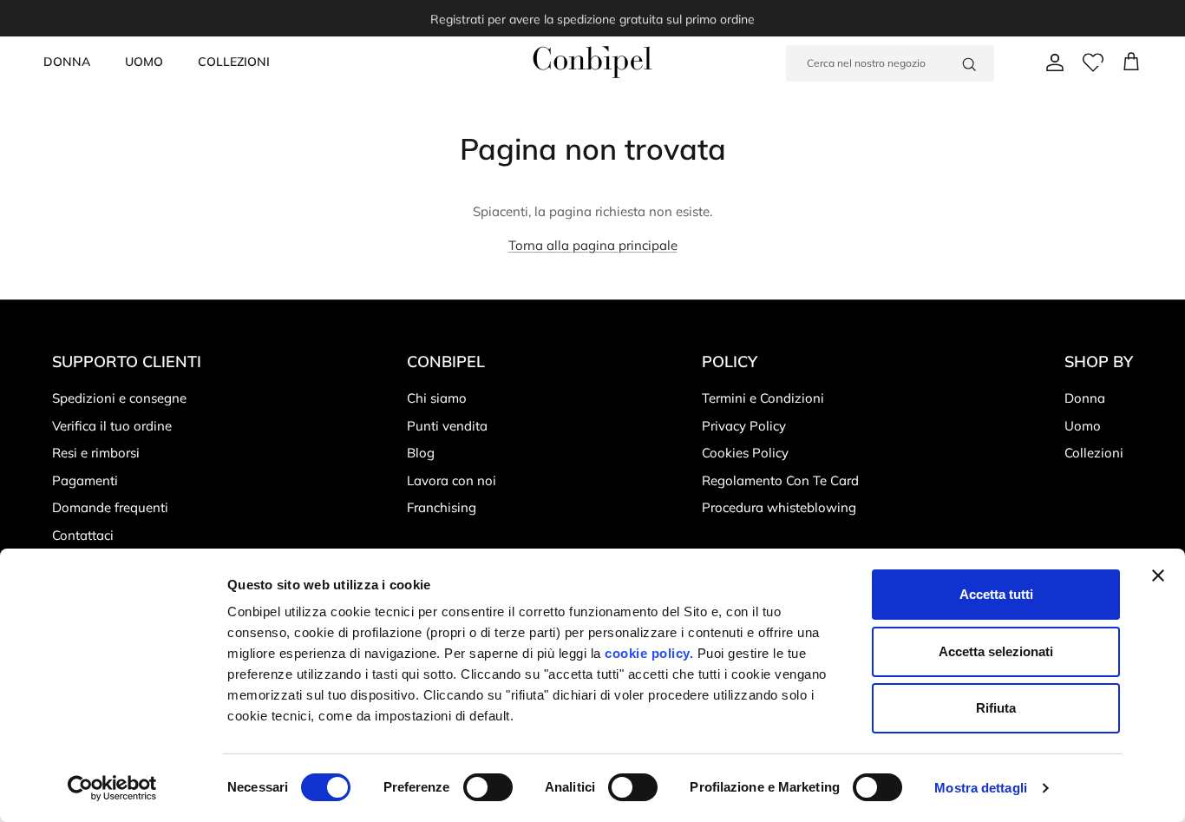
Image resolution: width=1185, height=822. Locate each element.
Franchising (441, 507)
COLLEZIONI (234, 61)
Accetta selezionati (996, 651)
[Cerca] (969, 63)
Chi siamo (437, 398)
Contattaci (83, 535)
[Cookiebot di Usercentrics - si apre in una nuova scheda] (112, 788)
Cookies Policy (745, 452)
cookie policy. (647, 653)
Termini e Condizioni (763, 398)
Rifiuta (996, 707)
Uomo (1082, 426)
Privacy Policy (744, 426)
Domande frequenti (110, 507)
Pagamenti (85, 480)
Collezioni (1093, 452)
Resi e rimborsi (96, 452)
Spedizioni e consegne (119, 398)
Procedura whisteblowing (779, 507)
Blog (421, 452)
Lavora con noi (451, 480)
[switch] (488, 787)
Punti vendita (447, 426)
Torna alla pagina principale (593, 245)
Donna (1084, 398)
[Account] (1051, 62)
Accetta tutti (996, 594)
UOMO (144, 61)
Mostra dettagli (980, 787)
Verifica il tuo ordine (112, 426)
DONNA (66, 61)
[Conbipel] (592, 62)
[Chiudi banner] (1158, 575)
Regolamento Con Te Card (780, 480)
